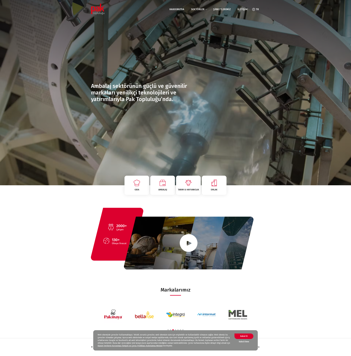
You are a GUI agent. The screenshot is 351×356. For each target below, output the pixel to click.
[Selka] (237, 314)
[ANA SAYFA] (97, 9)
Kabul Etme (244, 341)
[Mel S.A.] (206, 314)
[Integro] (144, 314)
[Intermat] (175, 314)
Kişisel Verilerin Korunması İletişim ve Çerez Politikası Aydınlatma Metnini (130, 346)
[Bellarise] (113, 314)
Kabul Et (244, 336)
